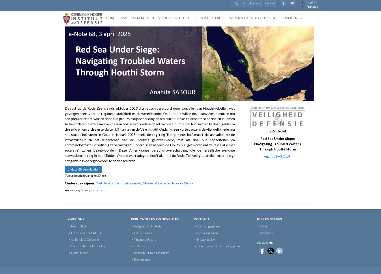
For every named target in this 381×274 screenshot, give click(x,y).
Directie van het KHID (86, 233)
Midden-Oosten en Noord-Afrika (168, 183)
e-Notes (139, 246)
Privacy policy (206, 239)
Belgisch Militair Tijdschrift (151, 253)
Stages (264, 226)
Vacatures (266, 233)
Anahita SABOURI (277, 156)
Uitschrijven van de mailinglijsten (218, 246)
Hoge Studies (211, 18)
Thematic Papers (145, 239)
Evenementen (142, 18)
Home (111, 18)
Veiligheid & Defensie (175, 18)
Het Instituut (80, 226)
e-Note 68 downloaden (83, 169)
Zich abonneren (252, 3)
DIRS (123, 18)
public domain (95, 190)
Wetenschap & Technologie (253, 18)
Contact (270, 3)
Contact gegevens (208, 226)
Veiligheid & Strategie (147, 226)
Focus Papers (143, 233)
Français (312, 6)
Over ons (291, 18)
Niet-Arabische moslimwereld (118, 183)
